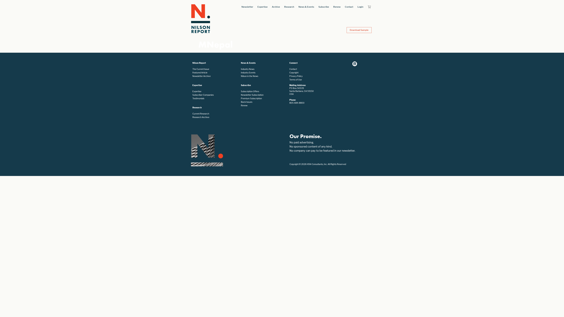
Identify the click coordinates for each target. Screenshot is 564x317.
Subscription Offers (250, 91)
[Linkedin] (354, 63)
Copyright (293, 72)
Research (289, 6)
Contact (349, 6)
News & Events (306, 6)
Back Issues (246, 102)
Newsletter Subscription (252, 95)
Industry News (247, 69)
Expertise (262, 6)
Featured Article (199, 72)
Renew (337, 6)
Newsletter (247, 6)
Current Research (200, 113)
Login (360, 6)
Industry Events (248, 72)
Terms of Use (295, 79)
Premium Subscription (251, 98)
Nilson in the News (249, 76)
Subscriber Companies (203, 95)
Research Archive (200, 117)
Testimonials (198, 98)
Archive (276, 6)
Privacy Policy (296, 76)
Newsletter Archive (201, 76)
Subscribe (323, 6)
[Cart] (369, 6)
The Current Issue (200, 69)
